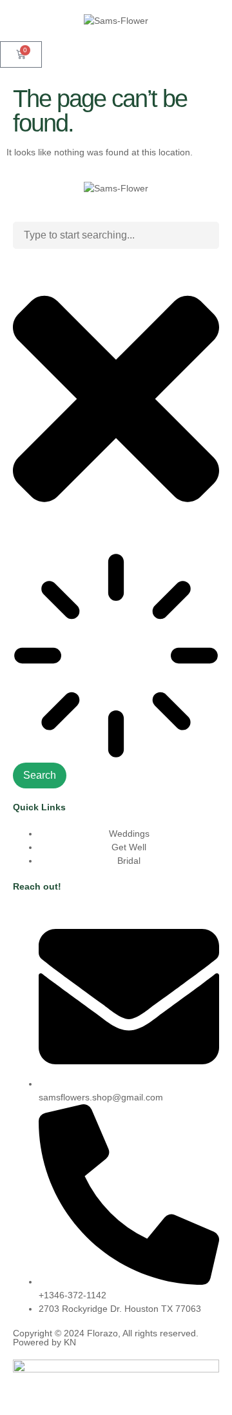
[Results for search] (116, 657)
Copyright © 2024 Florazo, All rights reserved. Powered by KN (105, 1337)
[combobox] (116, 235)
